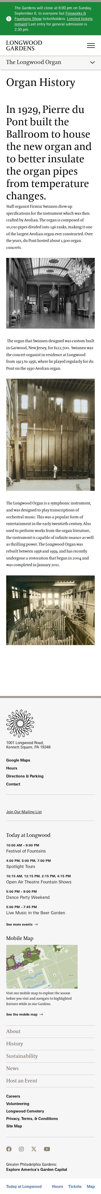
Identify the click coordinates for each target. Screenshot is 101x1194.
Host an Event (21, 1081)
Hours (57, 1186)
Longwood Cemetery (25, 1111)
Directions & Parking (25, 776)
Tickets (75, 1186)
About (13, 1031)
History (14, 1044)
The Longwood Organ (33, 62)
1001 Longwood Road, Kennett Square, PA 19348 (28, 744)
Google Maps (18, 760)
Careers (13, 1096)
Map (91, 1186)
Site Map (14, 1126)
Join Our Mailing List (24, 812)
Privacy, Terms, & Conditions (32, 1118)
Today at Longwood (24, 1186)
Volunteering (17, 1103)
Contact (13, 784)
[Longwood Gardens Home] (26, 45)
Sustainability (22, 1056)
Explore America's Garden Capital (36, 1169)
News (12, 1068)
